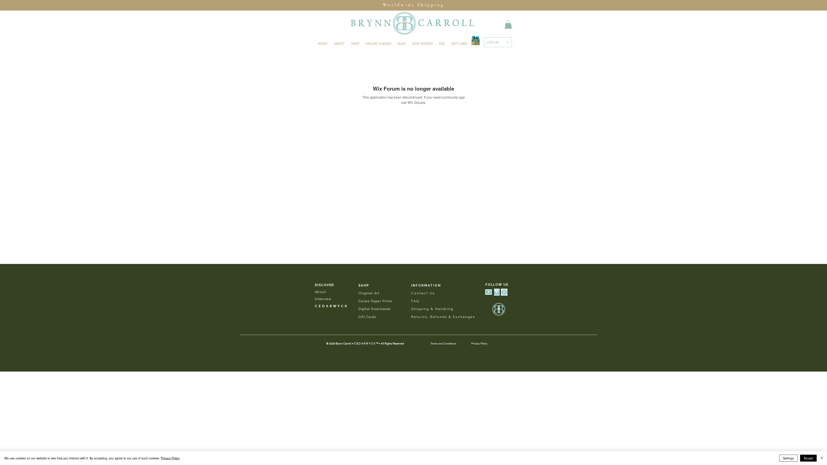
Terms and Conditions (443, 343)
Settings (788, 458)
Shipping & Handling (432, 309)
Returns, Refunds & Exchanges (443, 317)
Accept (808, 458)
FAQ (415, 301)
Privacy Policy (479, 343)
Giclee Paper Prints (376, 301)
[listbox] (498, 42)
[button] (508, 24)
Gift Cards (367, 317)
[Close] (821, 458)
